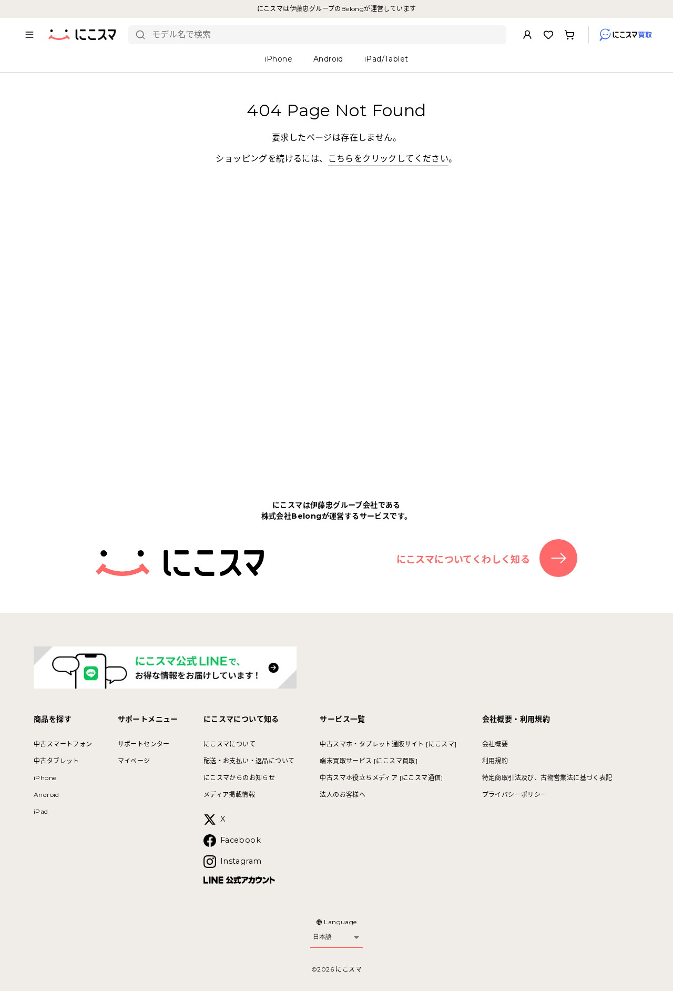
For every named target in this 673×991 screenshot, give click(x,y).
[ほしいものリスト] (548, 34)
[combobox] (325, 34)
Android (46, 794)
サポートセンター (144, 744)
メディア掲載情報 (229, 794)
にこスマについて (229, 744)
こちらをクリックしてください (388, 159)
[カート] (569, 34)
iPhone (45, 778)
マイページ (134, 761)
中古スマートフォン (63, 744)
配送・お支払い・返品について (249, 761)
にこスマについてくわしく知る (463, 559)
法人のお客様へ (342, 794)
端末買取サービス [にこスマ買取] (368, 761)
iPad (41, 811)
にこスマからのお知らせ (239, 778)
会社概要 (495, 744)
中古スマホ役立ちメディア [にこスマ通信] (381, 778)
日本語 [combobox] (322, 937)
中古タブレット (56, 761)
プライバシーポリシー (514, 794)
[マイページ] (527, 34)
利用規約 (495, 761)
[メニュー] (29, 34)
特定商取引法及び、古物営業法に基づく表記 (547, 778)
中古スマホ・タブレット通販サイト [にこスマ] (388, 744)
